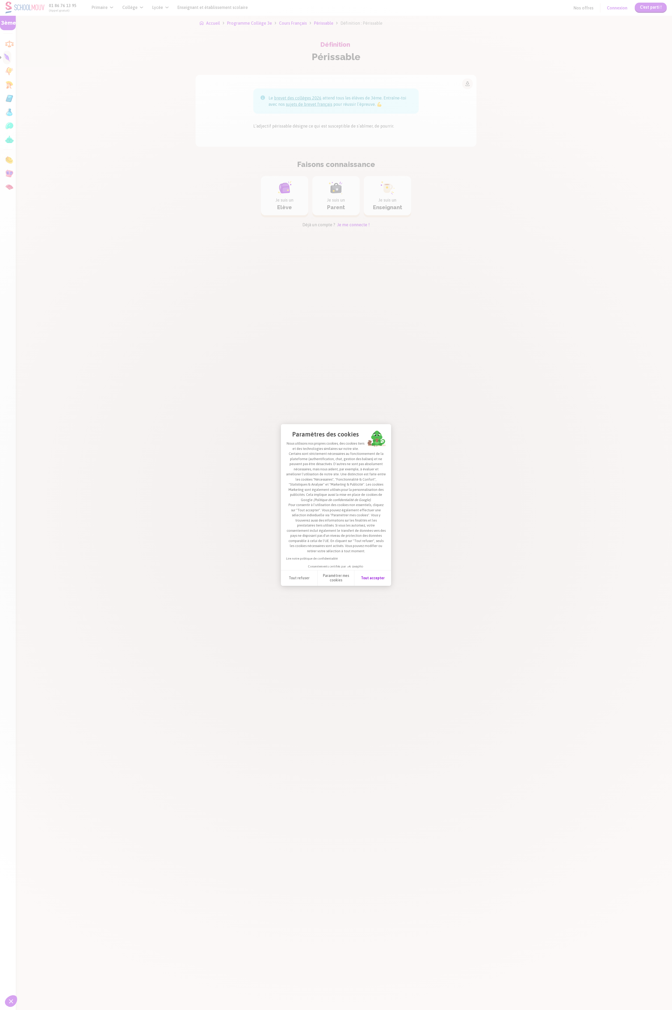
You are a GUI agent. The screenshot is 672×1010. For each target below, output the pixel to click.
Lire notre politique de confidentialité (312, 558)
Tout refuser (299, 578)
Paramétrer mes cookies (336, 578)
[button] (11, 1001)
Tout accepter (373, 578)
